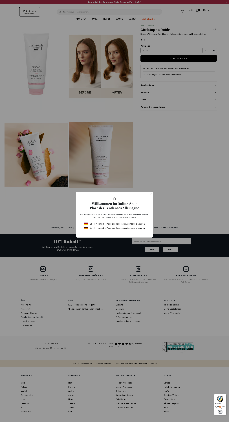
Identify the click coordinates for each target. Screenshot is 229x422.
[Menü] (224, 395)
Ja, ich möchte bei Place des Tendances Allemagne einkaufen (117, 224)
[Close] (151, 193)
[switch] (220, 412)
